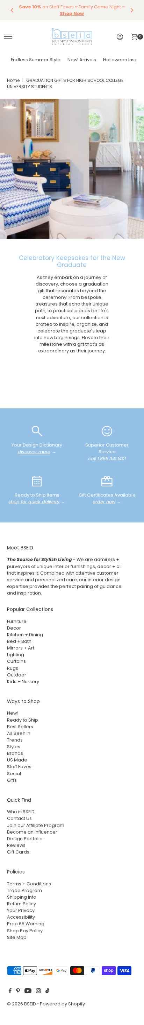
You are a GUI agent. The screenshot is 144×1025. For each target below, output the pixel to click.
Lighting (15, 655)
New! (12, 713)
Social (14, 774)
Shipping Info (21, 897)
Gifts (12, 780)
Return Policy (21, 904)
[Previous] (12, 10)
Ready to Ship (22, 720)
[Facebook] (10, 992)
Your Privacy (21, 910)
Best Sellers (20, 727)
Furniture (17, 621)
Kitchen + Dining (25, 635)
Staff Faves (19, 767)
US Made (17, 760)
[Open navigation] (8, 36)
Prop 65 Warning (25, 924)
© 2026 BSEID (21, 1004)
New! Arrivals (81, 60)
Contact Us (19, 818)
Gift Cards (18, 852)
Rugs (12, 668)
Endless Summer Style (35, 60)
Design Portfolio (25, 839)
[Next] (132, 10)
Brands (15, 753)
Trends (15, 740)
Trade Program (24, 890)
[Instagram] (38, 992)
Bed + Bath (19, 641)
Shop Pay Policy (25, 931)
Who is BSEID (21, 812)
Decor (14, 628)
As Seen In (18, 733)
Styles (13, 747)
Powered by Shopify (62, 1004)
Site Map (17, 937)
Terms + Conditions (29, 884)
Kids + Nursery (23, 681)
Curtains (16, 661)
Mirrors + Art (20, 648)
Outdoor (16, 675)
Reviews (16, 845)
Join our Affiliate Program (35, 825)
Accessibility (21, 917)
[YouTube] (27, 992)
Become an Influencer (32, 832)
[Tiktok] (47, 992)
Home (13, 80)
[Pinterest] (18, 992)
